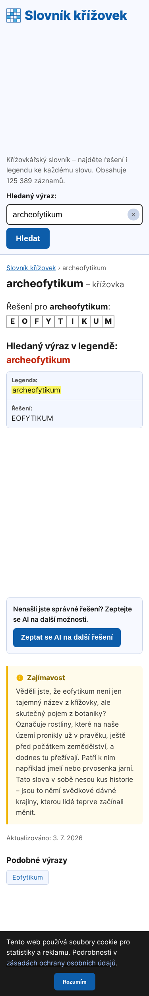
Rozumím (75, 982)
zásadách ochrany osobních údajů (61, 963)
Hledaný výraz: (31, 196)
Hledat (28, 238)
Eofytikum (27, 877)
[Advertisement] (74, 90)
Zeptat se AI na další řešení (67, 637)
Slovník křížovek (76, 15)
